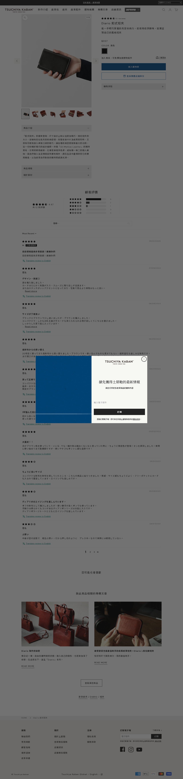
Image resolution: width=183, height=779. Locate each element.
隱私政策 (136, 419)
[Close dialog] (144, 359)
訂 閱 (119, 411)
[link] (119, 362)
